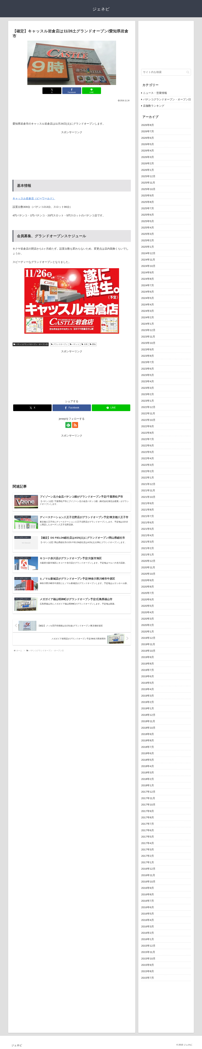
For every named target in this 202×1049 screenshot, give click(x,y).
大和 (85, 344)
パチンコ (75, 344)
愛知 (94, 344)
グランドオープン (60, 344)
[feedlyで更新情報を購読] (68, 425)
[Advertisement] (72, 111)
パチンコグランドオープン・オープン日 (32, 344)
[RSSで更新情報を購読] (75, 425)
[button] (187, 72)
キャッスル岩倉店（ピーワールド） (34, 198)
